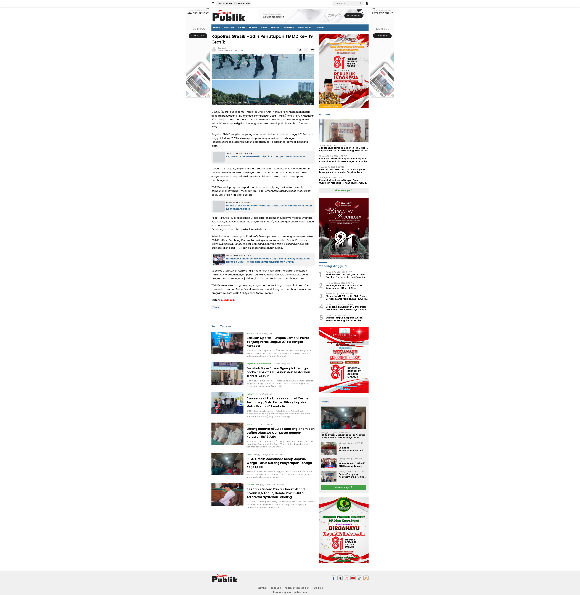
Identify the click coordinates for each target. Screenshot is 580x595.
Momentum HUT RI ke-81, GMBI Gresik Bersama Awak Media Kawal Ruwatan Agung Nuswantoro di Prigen (346, 297)
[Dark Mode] (367, 3)
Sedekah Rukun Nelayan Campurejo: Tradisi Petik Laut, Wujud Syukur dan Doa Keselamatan (346, 308)
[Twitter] (340, 578)
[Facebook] (333, 578)
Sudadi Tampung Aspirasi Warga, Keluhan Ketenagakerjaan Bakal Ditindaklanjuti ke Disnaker (344, 319)
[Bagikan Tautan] (299, 50)
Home (216, 27)
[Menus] (212, 3)
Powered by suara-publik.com (290, 592)
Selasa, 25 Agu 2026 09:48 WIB (234, 3)
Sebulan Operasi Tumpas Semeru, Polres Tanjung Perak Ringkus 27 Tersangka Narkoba (277, 342)
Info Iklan (318, 587)
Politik (241, 27)
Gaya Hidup (304, 27)
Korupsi (320, 27)
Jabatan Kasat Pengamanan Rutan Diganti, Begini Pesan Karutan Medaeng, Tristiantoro (343, 149)
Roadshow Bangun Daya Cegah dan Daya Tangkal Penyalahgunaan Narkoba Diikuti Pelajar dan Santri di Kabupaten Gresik (268, 260)
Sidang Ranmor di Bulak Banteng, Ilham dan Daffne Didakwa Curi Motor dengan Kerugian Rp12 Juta (280, 432)
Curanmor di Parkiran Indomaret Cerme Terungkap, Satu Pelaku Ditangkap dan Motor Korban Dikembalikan (277, 402)
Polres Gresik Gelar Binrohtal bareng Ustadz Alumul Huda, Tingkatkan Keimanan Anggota (269, 207)
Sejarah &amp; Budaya (258, 363)
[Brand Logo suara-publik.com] (229, 15)
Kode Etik (276, 587)
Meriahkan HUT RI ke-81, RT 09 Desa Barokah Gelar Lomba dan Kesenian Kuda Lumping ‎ (346, 276)
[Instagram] (346, 578)
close (207, 8)
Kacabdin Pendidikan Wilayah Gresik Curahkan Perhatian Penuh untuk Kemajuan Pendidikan (343, 181)
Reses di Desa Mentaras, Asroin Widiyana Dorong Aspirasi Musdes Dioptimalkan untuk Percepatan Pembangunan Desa (342, 171)
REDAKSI (262, 587)
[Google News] (359, 578)
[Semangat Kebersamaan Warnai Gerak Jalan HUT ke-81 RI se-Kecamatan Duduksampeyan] (329, 448)
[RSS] (366, 578)
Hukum (253, 27)
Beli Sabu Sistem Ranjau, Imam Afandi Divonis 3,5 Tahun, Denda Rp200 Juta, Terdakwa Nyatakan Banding (275, 493)
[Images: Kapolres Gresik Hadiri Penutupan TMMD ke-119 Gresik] (263, 79)
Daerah (275, 27)
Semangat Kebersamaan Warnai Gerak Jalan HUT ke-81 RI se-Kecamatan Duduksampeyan (344, 286)
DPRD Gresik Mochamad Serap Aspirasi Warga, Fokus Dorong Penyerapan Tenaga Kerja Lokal (279, 463)
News (264, 27)
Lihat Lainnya (342, 190)
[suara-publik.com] (225, 577)
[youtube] (353, 578)
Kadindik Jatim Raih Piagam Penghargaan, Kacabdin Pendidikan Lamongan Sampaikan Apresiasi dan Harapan (343, 160)
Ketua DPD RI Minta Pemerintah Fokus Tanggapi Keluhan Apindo (265, 156)
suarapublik (228, 300)
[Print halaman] (312, 50)
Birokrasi (229, 27)
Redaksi (222, 48)
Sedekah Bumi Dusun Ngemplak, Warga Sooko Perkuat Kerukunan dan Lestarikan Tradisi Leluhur (278, 372)
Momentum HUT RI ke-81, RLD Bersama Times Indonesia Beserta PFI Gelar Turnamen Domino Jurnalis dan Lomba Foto (352, 464)
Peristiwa (289, 27)
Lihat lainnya (342, 487)
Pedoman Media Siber (297, 587)
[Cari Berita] (361, 3)
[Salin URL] (306, 50)
